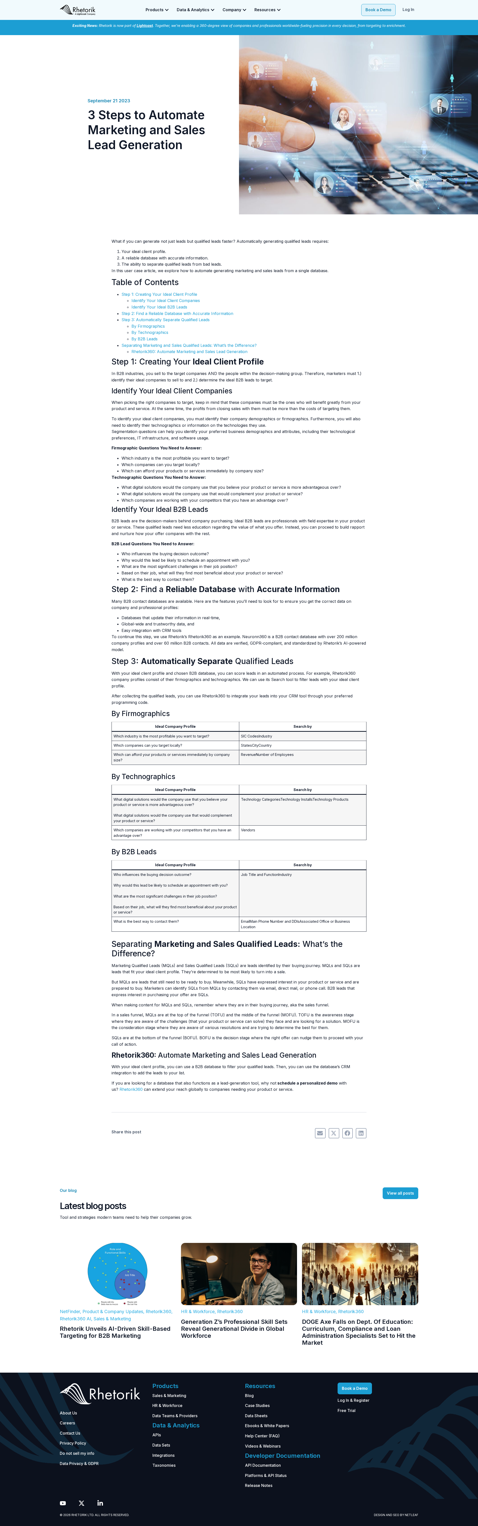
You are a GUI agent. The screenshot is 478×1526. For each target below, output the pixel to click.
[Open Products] (167, 10)
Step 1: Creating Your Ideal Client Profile (159, 294)
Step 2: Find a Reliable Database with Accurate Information (177, 313)
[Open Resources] (279, 10)
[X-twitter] (81, 1503)
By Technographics (149, 332)
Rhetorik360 (131, 1089)
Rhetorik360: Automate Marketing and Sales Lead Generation (189, 351)
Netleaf (411, 1515)
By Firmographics (148, 326)
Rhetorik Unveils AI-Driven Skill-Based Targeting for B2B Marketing (115, 1332)
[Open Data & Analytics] (213, 10)
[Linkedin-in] (100, 1503)
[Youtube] (63, 1503)
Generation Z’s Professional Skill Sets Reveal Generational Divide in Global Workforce (234, 1328)
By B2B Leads (144, 338)
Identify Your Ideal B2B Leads (159, 307)
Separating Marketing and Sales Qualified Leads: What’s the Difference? (189, 345)
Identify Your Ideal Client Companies (165, 300)
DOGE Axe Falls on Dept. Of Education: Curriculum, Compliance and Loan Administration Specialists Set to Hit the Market (359, 1332)
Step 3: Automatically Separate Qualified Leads (165, 319)
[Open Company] (244, 10)
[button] (320, 1133)
